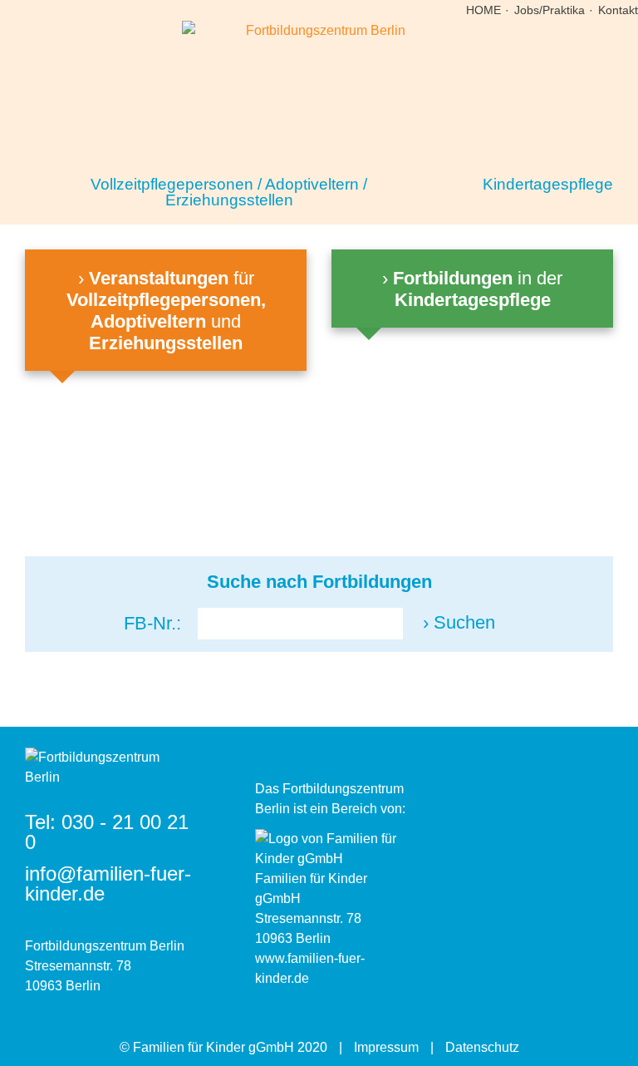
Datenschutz (482, 1047)
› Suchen (459, 622)
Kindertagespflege (548, 184)
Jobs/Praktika (549, 10)
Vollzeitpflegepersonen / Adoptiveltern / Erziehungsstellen (229, 192)
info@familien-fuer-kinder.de (108, 883)
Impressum (386, 1047)
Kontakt (618, 10)
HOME (483, 10)
